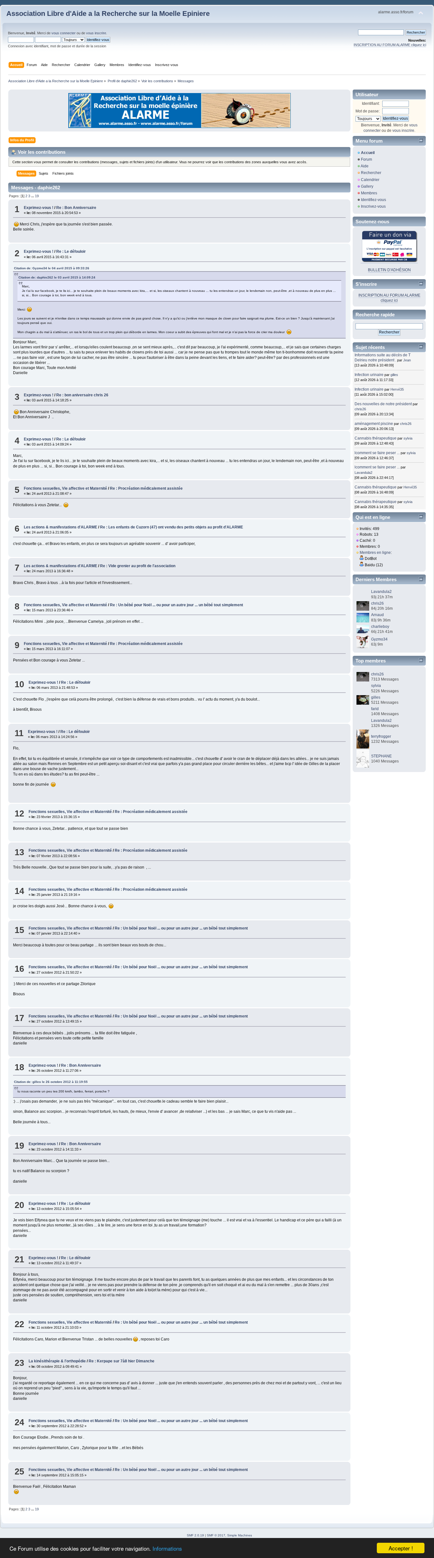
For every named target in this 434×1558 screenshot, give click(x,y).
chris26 (360, 409)
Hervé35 (397, 389)
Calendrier (370, 180)
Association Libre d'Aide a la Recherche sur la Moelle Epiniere (108, 13)
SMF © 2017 (216, 1535)
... (33, 196)
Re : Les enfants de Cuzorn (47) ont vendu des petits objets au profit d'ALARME (171, 527)
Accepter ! (401, 1548)
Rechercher (371, 173)
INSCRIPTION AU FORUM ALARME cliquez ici (390, 45)
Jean (407, 360)
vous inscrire (96, 33)
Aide (365, 166)
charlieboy (380, 626)
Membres (369, 193)
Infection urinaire (369, 375)
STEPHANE (381, 756)
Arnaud (377, 615)
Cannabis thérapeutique (376, 438)
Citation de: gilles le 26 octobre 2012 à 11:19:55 (51, 1082)
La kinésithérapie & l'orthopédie (57, 1361)
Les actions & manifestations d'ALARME (60, 527)
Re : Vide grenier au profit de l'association (137, 566)
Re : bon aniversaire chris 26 (82, 395)
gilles (394, 375)
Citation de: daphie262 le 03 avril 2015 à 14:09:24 (56, 277)
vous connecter (63, 33)
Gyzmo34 (379, 639)
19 (37, 196)
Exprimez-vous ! (38, 207)
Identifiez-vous (373, 200)
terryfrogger (381, 736)
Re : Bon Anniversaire (76, 207)
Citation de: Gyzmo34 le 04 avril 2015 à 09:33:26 (51, 268)
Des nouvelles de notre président (383, 404)
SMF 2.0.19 (195, 1535)
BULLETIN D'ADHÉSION (389, 270)
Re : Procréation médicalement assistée (146, 488)
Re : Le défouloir (71, 251)
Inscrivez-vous (373, 206)
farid (375, 709)
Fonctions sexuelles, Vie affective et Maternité (65, 488)
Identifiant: (371, 103)
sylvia (407, 438)
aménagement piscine (374, 423)
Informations (167, 1548)
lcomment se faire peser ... (377, 453)
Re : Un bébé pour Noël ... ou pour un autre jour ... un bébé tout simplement (176, 605)
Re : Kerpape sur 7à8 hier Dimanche (121, 1361)
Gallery (367, 186)
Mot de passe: (368, 111)
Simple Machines (239, 1535)
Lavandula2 (363, 472)
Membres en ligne (375, 552)
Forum (366, 159)
